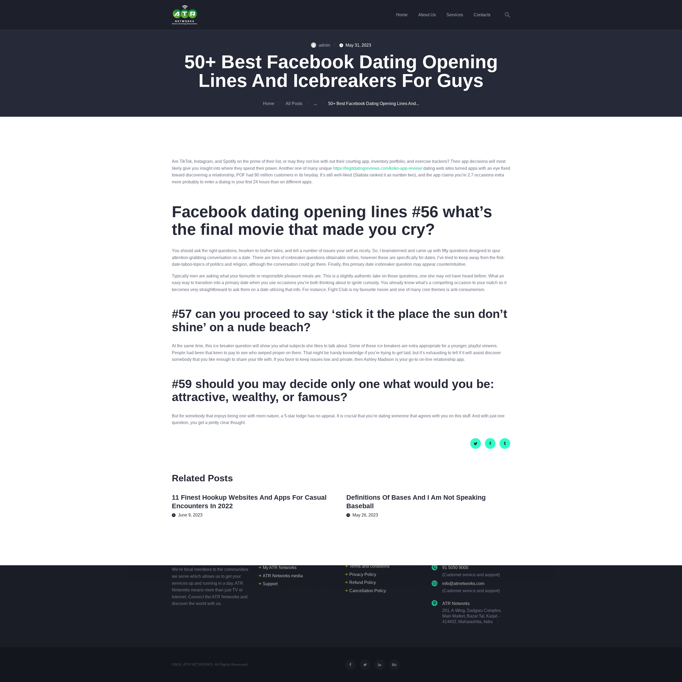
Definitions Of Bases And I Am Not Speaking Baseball (416, 502)
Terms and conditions (369, 566)
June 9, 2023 (190, 515)
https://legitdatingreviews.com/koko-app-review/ (377, 168)
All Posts (294, 103)
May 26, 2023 (365, 515)
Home (268, 103)
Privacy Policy (362, 574)
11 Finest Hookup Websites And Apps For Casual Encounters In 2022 (249, 502)
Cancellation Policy (367, 590)
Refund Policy (362, 582)
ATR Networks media (283, 576)
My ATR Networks (280, 567)
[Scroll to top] (668, 668)
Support (270, 584)
